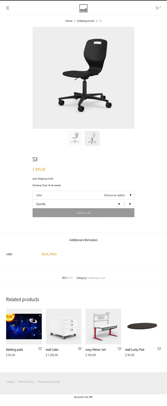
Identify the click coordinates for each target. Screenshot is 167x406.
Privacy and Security (49, 381)
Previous (7, 78)
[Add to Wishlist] (40, 349)
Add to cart (83, 213)
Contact (10, 381)
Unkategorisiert (85, 20)
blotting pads (14, 349)
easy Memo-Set (96, 349)
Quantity (40, 204)
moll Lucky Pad (134, 349)
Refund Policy (26, 381)
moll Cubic (52, 349)
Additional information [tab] (83, 240)
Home (69, 20)
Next (160, 78)
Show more (11, 355)
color (39, 195)
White (53, 254)
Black (45, 254)
